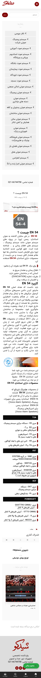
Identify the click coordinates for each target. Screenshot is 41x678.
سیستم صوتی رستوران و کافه (19, 107)
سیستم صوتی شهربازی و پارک (20, 130)
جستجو (5, 15)
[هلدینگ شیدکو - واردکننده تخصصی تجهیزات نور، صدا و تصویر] (8, 3)
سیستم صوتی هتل (19, 152)
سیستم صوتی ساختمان (19, 113)
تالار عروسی (19, 33)
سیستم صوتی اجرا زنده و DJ (19, 163)
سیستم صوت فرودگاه (19, 75)
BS (30, 427)
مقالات (31, 529)
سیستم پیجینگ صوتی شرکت (19, 41)
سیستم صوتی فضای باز (19, 146)
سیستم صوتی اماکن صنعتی (19, 86)
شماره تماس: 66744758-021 (20, 182)
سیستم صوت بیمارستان (19, 69)
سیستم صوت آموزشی (19, 48)
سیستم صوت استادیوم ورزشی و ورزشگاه (19, 56)
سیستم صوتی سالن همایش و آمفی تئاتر (20, 121)
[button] (37, 4)
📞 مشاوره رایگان (31, 666)
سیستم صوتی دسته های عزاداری (20, 100)
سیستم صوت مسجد (19, 80)
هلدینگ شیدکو (20, 389)
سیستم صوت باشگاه (19, 63)
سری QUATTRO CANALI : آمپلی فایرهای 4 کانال (25, 506)
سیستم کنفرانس (19, 158)
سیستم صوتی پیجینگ (19, 92)
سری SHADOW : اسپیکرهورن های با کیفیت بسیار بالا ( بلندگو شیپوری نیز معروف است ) (24, 473)
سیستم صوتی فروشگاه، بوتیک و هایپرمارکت (19, 139)
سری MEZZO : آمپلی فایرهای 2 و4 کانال (19, 519)
